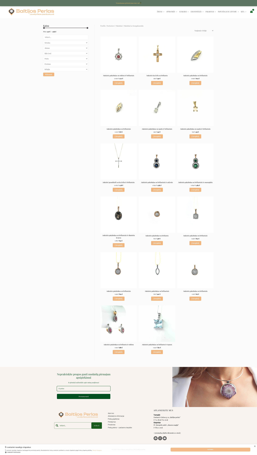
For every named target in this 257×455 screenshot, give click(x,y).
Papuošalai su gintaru (227, 12)
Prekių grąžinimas (113, 419)
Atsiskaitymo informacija (116, 416)
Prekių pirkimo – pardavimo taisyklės (120, 428)
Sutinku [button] (210, 449)
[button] (53, 452)
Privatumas (111, 425)
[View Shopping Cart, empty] (251, 12)
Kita (242, 12)
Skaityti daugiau (97, 450)
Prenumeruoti (84, 396)
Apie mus (111, 413)
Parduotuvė (110, 26)
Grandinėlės (196, 12)
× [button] (254, 446)
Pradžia (102, 26)
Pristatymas (112, 422)
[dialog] (128, 449)
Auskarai (183, 12)
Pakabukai (209, 12)
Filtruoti (48, 74)
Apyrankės (170, 12)
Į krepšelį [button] (118, 83)
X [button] (140, 3)
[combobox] (72, 425)
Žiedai (159, 12)
